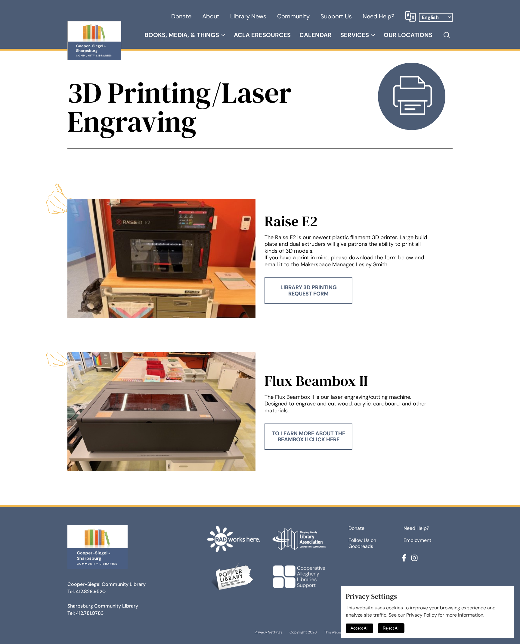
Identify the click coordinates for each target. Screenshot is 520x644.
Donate (181, 16)
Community (293, 16)
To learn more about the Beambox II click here (308, 436)
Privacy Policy (421, 615)
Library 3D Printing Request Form (308, 290)
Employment (417, 540)
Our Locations (408, 35)
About (210, 16)
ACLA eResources (262, 35)
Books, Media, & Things (181, 35)
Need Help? (378, 16)
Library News (248, 16)
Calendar (315, 35)
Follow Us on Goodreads (362, 543)
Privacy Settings (268, 632)
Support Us (336, 16)
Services (354, 35)
